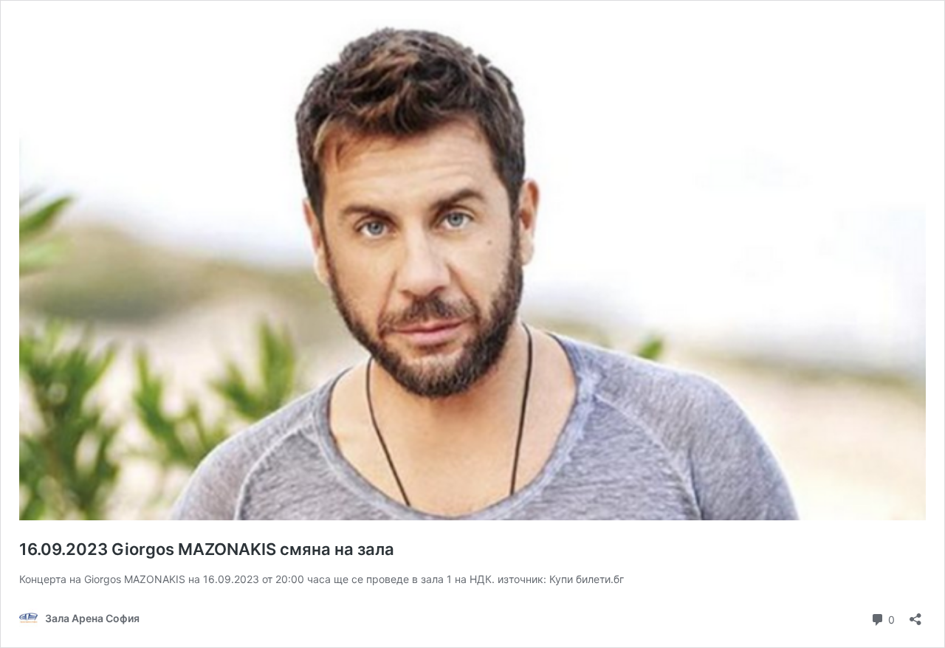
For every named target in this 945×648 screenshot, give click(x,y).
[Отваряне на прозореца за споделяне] (915, 614)
